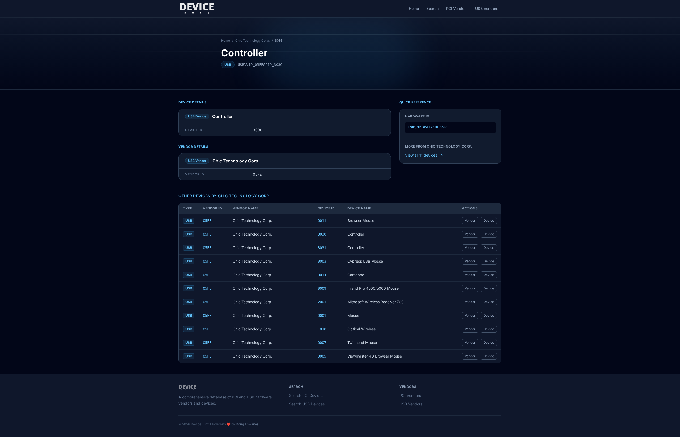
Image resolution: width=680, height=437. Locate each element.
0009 (322, 288)
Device (488, 220)
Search (432, 8)
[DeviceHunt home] (196, 8)
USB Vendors (486, 8)
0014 (322, 275)
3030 (322, 234)
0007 (322, 343)
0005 (322, 356)
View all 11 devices (421, 155)
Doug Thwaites (247, 424)
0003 (322, 261)
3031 (322, 248)
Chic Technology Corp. (252, 41)
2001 (322, 302)
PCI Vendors (457, 8)
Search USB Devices (307, 404)
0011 (322, 220)
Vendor (470, 220)
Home (414, 8)
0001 (322, 315)
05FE (207, 220)
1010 (322, 329)
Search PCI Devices (306, 395)
